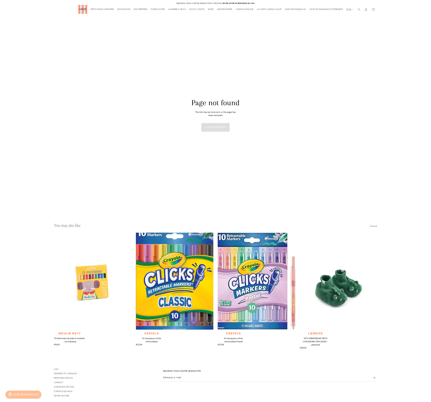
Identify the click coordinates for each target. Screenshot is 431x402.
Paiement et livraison (65, 373)
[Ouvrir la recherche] (359, 9)
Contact (58, 382)
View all (373, 226)
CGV (56, 369)
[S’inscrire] (374, 378)
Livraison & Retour (64, 387)
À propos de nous (63, 391)
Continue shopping (215, 127)
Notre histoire (61, 395)
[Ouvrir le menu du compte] (366, 9)
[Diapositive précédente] (59, 281)
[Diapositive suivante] (126, 281)
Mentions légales (63, 378)
